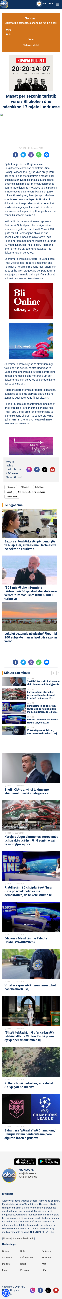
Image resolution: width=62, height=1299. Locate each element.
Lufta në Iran (26, 1257)
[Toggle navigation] (57, 4)
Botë (22, 1251)
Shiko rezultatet (31, 45)
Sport (23, 1264)
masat (9, 492)
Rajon (5, 1270)
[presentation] (53, 673)
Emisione (46, 1251)
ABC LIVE (48, 3)
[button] (6, 1293)
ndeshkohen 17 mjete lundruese (31, 492)
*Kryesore (11, 487)
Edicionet (46, 1257)
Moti (44, 1264)
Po (9, 30)
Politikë (6, 1264)
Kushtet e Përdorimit (23, 1238)
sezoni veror (12, 496)
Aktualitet (25, 487)
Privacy (7, 1238)
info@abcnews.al (27, 1173)
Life (44, 1270)
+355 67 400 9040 (28, 1177)
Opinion (6, 1251)
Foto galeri (39, 487)
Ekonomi (24, 1270)
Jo (9, 34)
